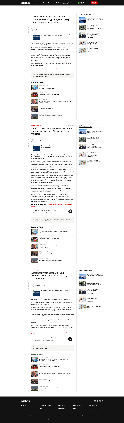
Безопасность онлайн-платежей (96, 415)
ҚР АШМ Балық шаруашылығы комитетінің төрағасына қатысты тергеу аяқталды (55, 291)
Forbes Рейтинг (62, 408)
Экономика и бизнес (44, 405)
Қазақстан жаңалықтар (36, 13)
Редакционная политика (33, 415)
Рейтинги (34, 2)
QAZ (71, 2)
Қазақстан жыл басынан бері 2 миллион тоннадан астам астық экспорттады (55, 146)
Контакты (23, 415)
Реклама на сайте (47, 415)
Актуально (23, 405)
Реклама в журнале (58, 415)
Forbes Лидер (61, 405)
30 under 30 (58, 2)
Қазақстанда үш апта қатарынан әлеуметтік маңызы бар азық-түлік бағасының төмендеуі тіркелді (55, 34)
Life (40, 408)
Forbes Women (51, 2)
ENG (74, 2)
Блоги (74, 408)
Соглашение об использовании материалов (76, 415)
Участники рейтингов (42, 2)
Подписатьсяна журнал (94, 3)
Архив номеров (93, 405)
